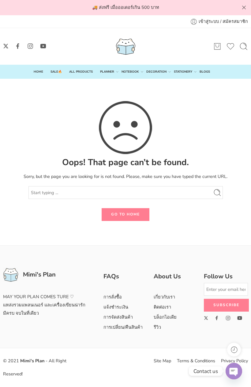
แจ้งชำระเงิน (115, 307)
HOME (38, 72)
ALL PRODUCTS (81, 72)
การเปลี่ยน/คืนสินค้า (123, 327)
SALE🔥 (56, 72)
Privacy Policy (234, 361)
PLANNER (107, 72)
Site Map (162, 361)
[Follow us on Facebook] (18, 46)
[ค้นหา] (243, 46)
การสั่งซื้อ (112, 297)
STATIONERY (183, 72)
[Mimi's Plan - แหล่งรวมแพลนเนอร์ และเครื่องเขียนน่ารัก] (126, 46)
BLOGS (205, 72)
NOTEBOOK (130, 72)
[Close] (243, 7)
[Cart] (217, 46)
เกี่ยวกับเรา (164, 297)
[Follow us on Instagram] (30, 46)
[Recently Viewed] (234, 349)
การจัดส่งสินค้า (118, 317)
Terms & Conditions (196, 361)
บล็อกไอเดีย (165, 317)
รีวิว (157, 327)
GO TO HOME (125, 214)
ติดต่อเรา (162, 307)
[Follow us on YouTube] (43, 46)
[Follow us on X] (6, 46)
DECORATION (156, 72)
